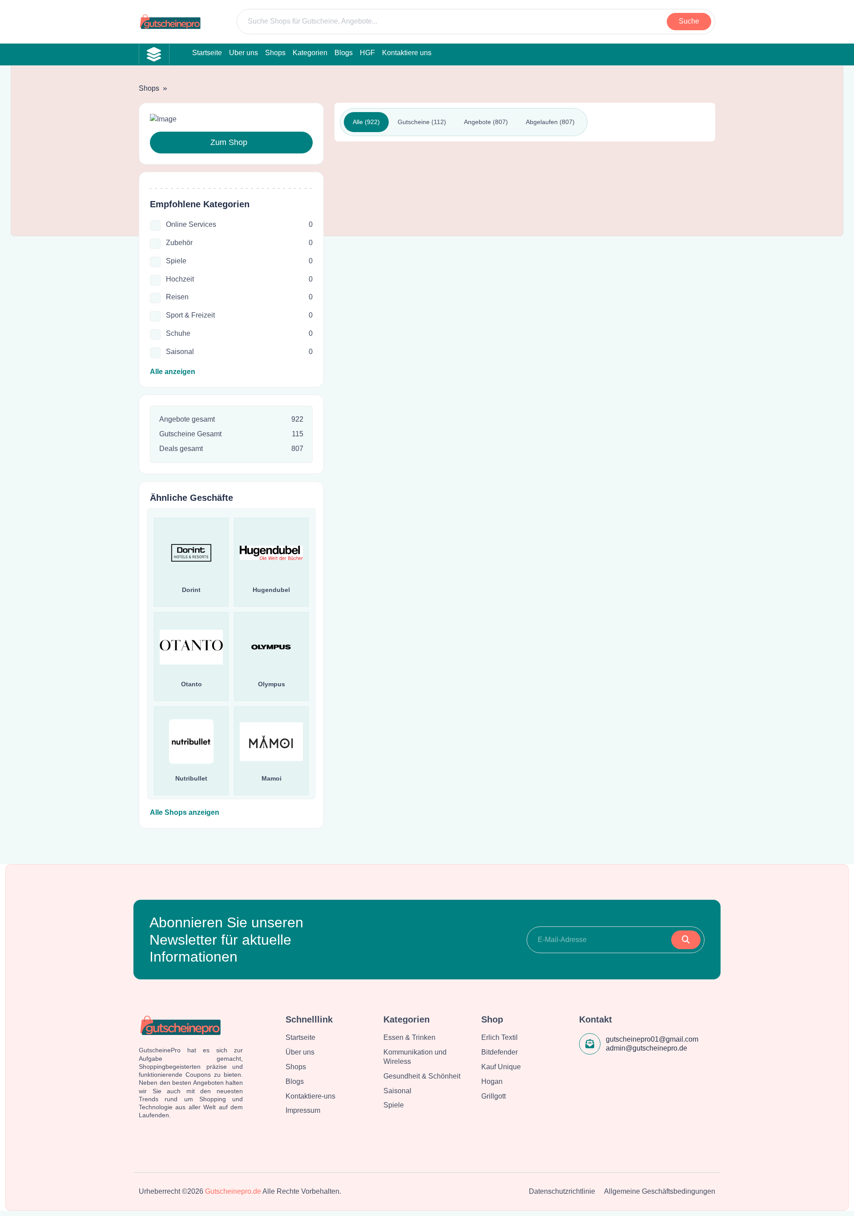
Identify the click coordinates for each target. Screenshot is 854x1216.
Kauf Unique (501, 1067)
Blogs (295, 1081)
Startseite (300, 1037)
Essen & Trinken (409, 1037)
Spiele (393, 1105)
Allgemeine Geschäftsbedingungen (659, 1191)
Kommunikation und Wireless (415, 1056)
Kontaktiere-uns (310, 1096)
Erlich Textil (499, 1037)
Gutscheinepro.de (233, 1191)
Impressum (303, 1110)
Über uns (300, 1052)
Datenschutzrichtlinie (562, 1191)
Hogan (492, 1081)
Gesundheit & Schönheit (421, 1076)
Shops (149, 88)
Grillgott (493, 1096)
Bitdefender (499, 1052)
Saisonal (397, 1091)
